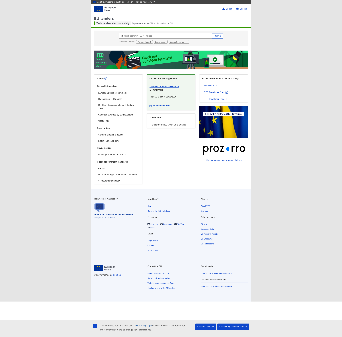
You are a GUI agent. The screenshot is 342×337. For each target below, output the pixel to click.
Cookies (150, 245)
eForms (102, 168)
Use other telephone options (159, 278)
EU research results (209, 234)
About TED (205, 206)
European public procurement (112, 93)
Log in (229, 9)
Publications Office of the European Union (113, 214)
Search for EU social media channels (216, 273)
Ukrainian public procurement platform (223, 160)
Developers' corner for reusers (112, 154)
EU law (204, 224)
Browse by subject (177, 42)
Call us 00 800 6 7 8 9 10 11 (159, 273)
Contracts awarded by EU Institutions (115, 115)
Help (149, 206)
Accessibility (152, 250)
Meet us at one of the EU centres (161, 288)
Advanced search (144, 42)
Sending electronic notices (110, 135)
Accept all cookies (205, 327)
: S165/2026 (164, 86)
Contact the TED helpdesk (158, 211)
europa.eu (116, 275)
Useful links (103, 121)
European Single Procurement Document (117, 175)
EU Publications (207, 244)
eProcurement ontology (109, 181)
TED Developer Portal (215, 99)
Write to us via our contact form (160, 283)
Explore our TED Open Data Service (168, 125)
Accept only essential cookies (233, 327)
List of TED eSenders (108, 141)
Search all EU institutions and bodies (216, 286)
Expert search (160, 42)
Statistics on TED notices (110, 99)
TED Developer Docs (214, 92)
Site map (204, 211)
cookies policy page (142, 325)
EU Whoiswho (207, 239)
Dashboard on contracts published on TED (116, 107)
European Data (207, 229)
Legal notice (152, 241)
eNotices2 (209, 86)
